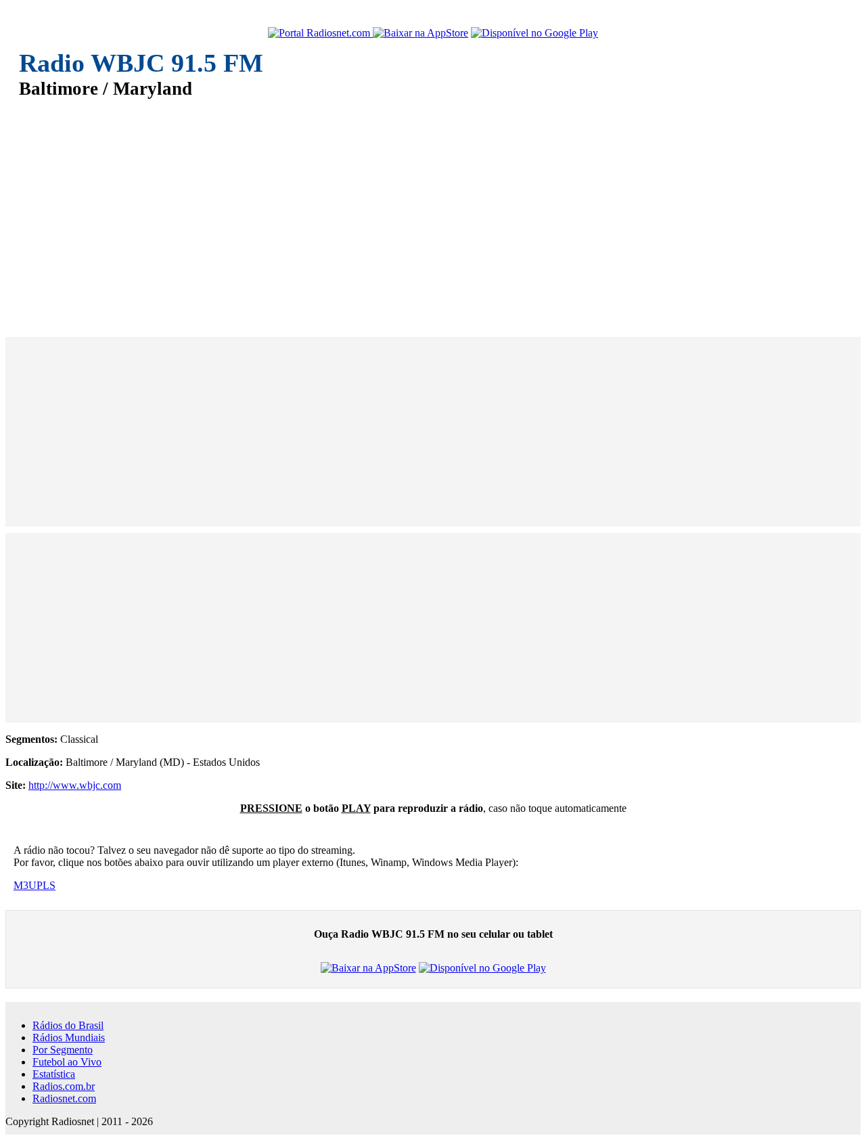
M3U (25, 885)
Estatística (53, 1074)
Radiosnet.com (64, 1098)
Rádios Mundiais (68, 1037)
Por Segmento (62, 1049)
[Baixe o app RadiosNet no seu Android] (534, 33)
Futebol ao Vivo (66, 1062)
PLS (46, 885)
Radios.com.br (63, 1086)
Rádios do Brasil (68, 1025)
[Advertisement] (425, 208)
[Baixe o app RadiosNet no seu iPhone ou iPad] (420, 33)
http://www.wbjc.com (74, 785)
